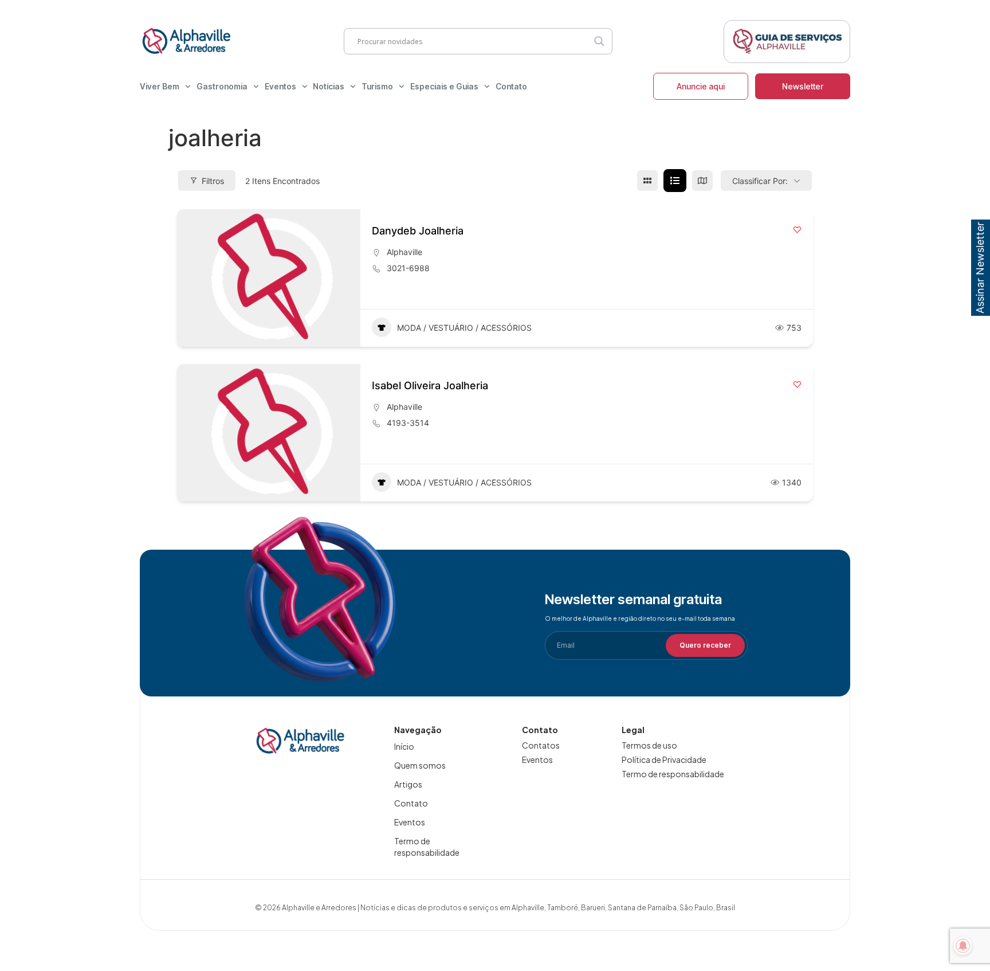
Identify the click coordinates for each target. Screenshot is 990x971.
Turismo (377, 86)
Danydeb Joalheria (417, 231)
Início (404, 746)
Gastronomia (222, 86)
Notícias (328, 86)
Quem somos (420, 765)
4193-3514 (408, 423)
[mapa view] (702, 180)
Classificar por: (760, 181)
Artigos (408, 784)
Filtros (213, 181)
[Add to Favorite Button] (797, 229)
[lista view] (674, 180)
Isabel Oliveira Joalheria (430, 385)
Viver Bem (159, 86)
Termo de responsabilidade (426, 847)
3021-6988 (408, 268)
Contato (511, 86)
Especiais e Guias (444, 86)
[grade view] (647, 180)
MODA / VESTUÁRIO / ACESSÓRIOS (464, 327)
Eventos (280, 86)
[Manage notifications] (963, 946)
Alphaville (404, 252)
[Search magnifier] (599, 41)
